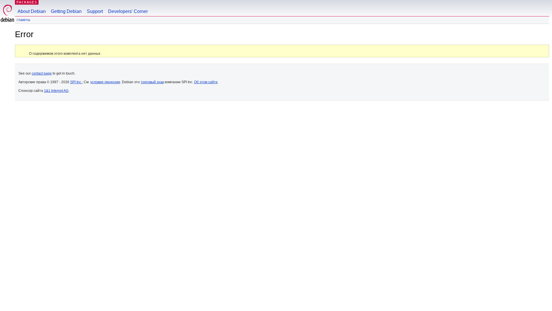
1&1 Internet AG (56, 91)
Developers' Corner (128, 11)
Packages (26, 2)
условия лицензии (105, 82)
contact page (42, 73)
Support (95, 11)
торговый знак (152, 82)
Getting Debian (66, 11)
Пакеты (24, 20)
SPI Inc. (76, 82)
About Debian (32, 11)
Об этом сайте (206, 82)
